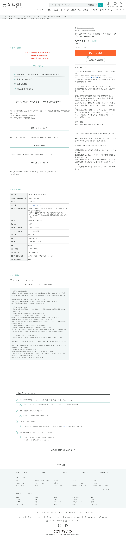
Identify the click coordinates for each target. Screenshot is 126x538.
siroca (55, 499)
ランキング (65, 10)
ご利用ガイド (104, 473)
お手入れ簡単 (22, 84)
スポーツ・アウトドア (41, 483)
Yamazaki (94, 504)
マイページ (120, 10)
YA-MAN (74, 499)
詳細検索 (91, 5)
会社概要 (104, 517)
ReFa (92, 497)
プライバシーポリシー (36, 517)
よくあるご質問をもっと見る (61, 450)
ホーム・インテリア (77, 483)
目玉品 (56, 10)
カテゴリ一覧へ (104, 489)
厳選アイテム (76, 10)
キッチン (32, 16)
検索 (100, 5)
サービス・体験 (58, 485)
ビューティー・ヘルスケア (42, 480)
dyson (36, 497)
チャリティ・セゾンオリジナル (99, 485)
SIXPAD (18, 499)
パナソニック (19, 504)
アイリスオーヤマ (77, 502)
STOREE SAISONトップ (10, 16)
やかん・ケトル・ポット (64, 16)
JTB (36, 499)
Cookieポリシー (91, 517)
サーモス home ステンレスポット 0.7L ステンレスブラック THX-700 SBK (25, 18)
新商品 (85, 10)
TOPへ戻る (61, 465)
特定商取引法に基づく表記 (73, 517)
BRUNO (74, 504)
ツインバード (57, 502)
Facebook (66, 525)
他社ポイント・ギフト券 (79, 485)
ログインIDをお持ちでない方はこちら (49, 512)
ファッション (95, 483)
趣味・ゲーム (57, 483)
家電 (17, 480)
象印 (36, 502)
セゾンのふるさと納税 (55, 520)
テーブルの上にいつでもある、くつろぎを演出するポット (38, 74)
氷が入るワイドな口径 (25, 89)
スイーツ (93, 480)
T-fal (92, 499)
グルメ (74, 480)
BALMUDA (75, 497)
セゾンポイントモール (74, 520)
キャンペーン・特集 (44, 10)
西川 (92, 502)
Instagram (59, 525)
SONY (36, 504)
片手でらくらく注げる (25, 79)
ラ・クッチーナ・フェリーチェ (38, 205)
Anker (55, 497)
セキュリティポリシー (55, 517)
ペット (36, 485)
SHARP (18, 502)
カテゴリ (23, 16)
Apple (17, 497)
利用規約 (21, 517)
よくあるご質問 (88, 512)
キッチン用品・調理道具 (45, 16)
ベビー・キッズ (20, 485)
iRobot (55, 504)
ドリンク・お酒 (20, 483)
